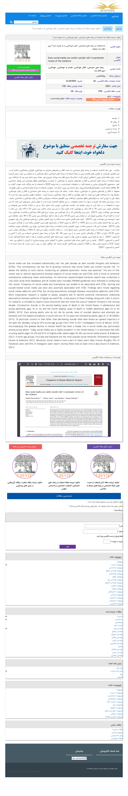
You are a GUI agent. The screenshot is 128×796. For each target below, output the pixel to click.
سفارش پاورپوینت (61, 15)
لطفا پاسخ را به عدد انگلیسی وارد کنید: (109, 536)
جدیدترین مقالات (64, 496)
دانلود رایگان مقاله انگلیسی (102, 446)
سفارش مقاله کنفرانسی (79, 15)
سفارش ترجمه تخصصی (99, 15)
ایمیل (120, 531)
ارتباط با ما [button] (32, 15)
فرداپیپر (115, 16)
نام (121, 526)
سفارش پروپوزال (45, 15)
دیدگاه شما (118, 510)
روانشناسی (107, 28)
